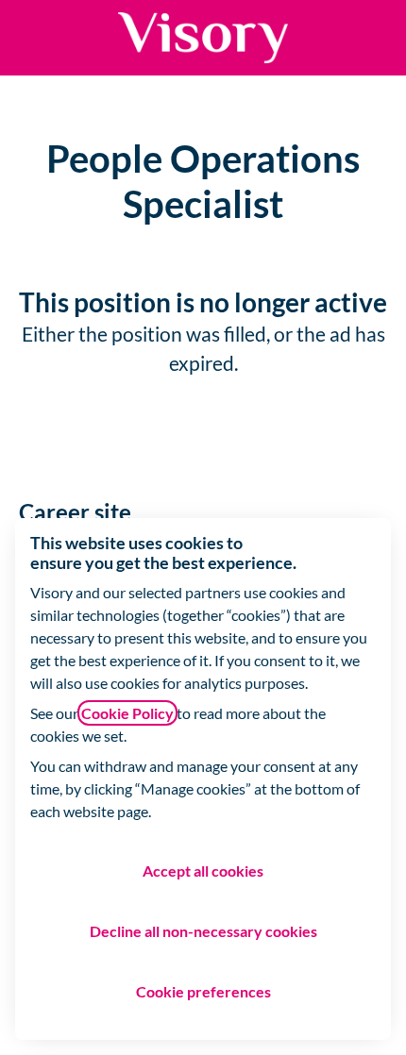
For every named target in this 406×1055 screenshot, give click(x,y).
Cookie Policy (127, 713)
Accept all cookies (203, 870)
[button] (368, 37)
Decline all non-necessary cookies (203, 931)
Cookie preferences (203, 991)
